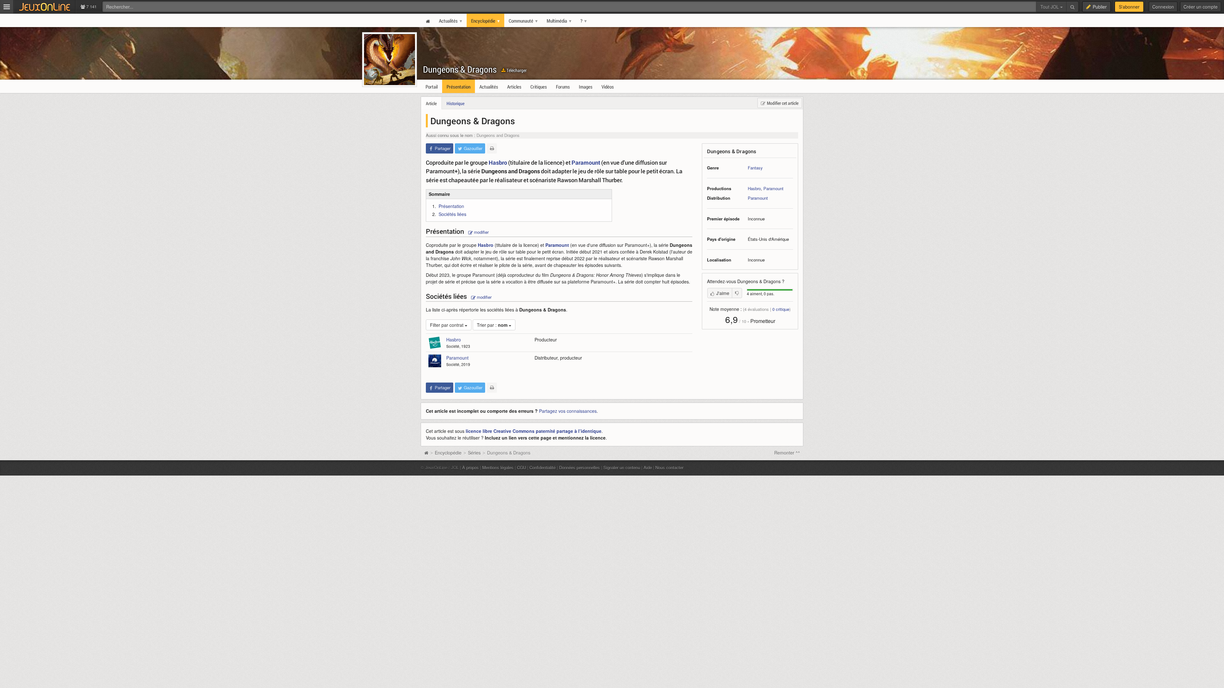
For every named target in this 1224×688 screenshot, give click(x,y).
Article (431, 103)
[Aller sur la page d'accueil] (426, 452)
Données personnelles (579, 467)
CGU (521, 467)
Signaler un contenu (621, 467)
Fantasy (755, 168)
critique (780, 309)
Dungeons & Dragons (460, 69)
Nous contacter (669, 467)
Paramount (773, 188)
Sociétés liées (452, 214)
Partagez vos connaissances (568, 411)
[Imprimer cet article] (492, 148)
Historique (455, 103)
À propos (470, 467)
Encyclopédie (448, 452)
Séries (474, 452)
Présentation (451, 206)
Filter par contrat (447, 325)
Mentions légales (498, 467)
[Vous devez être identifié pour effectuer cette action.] (737, 293)
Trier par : (492, 325)
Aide (648, 467)
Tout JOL (1050, 7)
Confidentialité (542, 467)
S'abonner (1129, 7)
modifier (481, 232)
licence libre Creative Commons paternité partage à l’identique (533, 431)
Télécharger (516, 70)
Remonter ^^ (787, 452)
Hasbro (754, 188)
